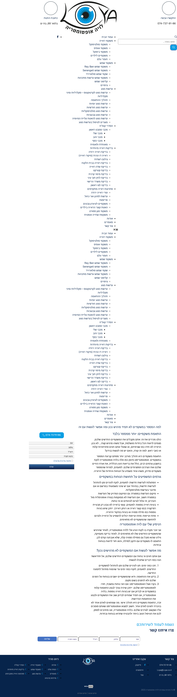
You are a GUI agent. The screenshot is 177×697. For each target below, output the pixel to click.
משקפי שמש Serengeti (95, 70)
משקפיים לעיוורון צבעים (95, 203)
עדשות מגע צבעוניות (97, 114)
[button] (88, 230)
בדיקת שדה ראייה (98, 166)
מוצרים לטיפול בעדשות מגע (93, 122)
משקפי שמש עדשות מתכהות (93, 77)
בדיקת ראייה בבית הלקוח (95, 162)
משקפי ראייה (106, 40)
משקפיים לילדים (99, 55)
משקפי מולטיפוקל (98, 44)
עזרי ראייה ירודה (99, 192)
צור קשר (108, 225)
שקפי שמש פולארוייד (97, 74)
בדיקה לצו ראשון (99, 185)
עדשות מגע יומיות (98, 103)
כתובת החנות (51, 18)
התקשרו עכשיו (168, 18)
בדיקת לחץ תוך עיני (98, 177)
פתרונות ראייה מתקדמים (100, 188)
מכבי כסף (97, 140)
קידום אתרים (82, 693)
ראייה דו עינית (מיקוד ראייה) (93, 155)
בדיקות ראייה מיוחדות (101, 148)
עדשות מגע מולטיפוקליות (95, 111)
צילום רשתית (101, 159)
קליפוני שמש (101, 81)
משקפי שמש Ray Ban (96, 66)
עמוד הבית (107, 36)
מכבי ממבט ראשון (98, 129)
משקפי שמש (106, 62)
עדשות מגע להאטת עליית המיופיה (90, 118)
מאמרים (108, 222)
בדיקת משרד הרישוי (97, 181)
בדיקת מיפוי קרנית (98, 174)
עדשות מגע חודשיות (97, 107)
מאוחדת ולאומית (99, 144)
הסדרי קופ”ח (106, 125)
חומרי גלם (102, 59)
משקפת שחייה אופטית (96, 214)
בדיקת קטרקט (100, 170)
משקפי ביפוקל (100, 51)
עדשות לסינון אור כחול (96, 196)
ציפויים (104, 85)
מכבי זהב (97, 137)
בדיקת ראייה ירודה (98, 151)
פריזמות (103, 199)
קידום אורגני (92, 693)
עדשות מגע (107, 88)
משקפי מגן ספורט (98, 211)
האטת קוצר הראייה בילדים (94, 207)
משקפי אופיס (101, 48)
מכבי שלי (97, 133)
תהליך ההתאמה (99, 100)
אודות (110, 218)
